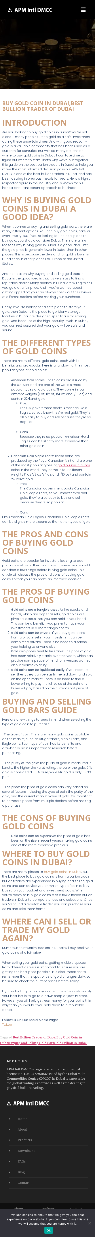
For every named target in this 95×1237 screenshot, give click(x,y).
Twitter (7, 1024)
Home (22, 1119)
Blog (21, 1172)
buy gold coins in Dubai (62, 872)
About (22, 1129)
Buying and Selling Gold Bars (31, 1043)
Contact (24, 1183)
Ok (49, 1230)
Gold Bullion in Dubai (70, 1043)
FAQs (22, 1161)
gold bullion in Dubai (73, 465)
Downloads (26, 1151)
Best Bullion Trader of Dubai (34, 1037)
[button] (83, 10)
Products (25, 1140)
